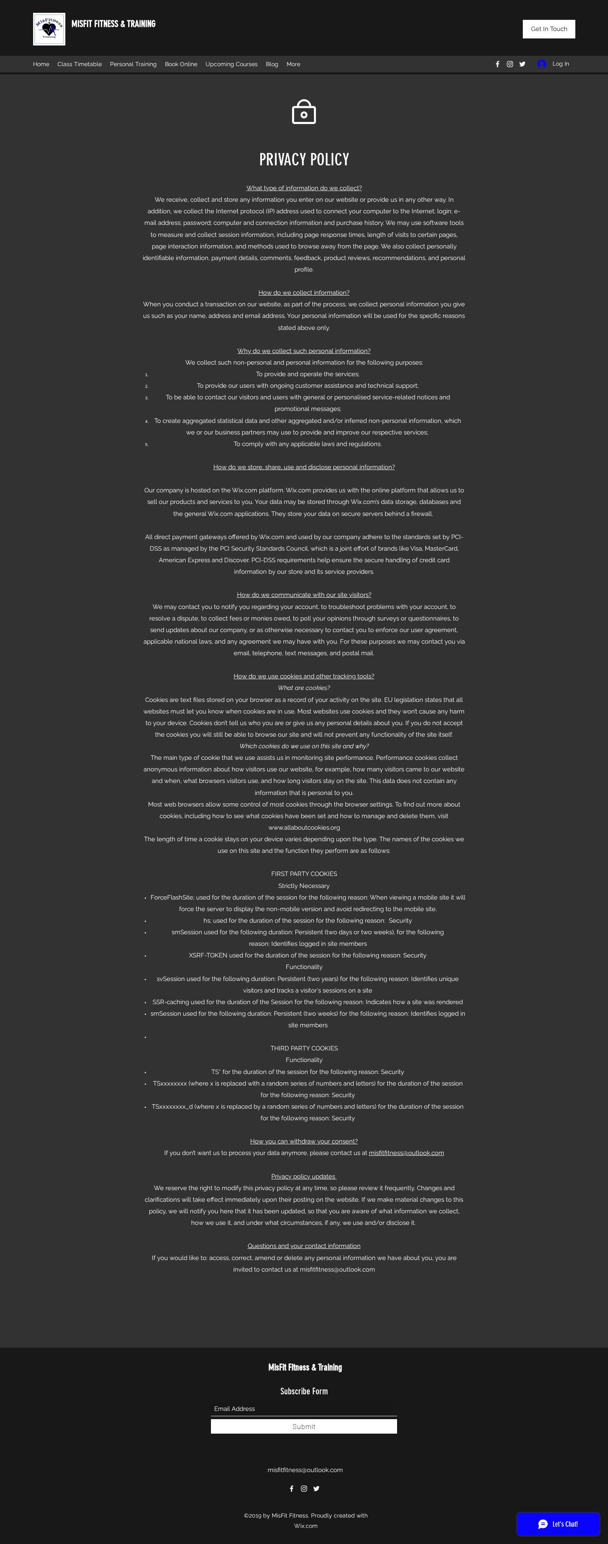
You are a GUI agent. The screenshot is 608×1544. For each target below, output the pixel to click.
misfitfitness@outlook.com (406, 1153)
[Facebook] (497, 64)
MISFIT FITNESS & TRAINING (114, 23)
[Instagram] (510, 64)
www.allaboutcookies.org (304, 827)
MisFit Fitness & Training (305, 1367)
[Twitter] (522, 64)
